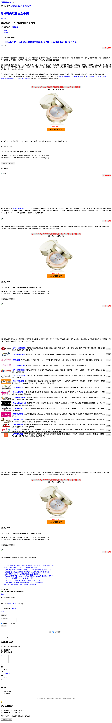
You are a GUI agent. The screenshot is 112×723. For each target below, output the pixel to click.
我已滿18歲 (4, 719)
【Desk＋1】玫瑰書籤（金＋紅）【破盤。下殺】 (19, 578)
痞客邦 (10, 604)
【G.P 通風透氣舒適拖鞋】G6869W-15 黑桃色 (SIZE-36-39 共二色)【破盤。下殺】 (29, 565)
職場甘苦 (15, 27)
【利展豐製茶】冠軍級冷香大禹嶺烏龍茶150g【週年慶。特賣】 (23, 582)
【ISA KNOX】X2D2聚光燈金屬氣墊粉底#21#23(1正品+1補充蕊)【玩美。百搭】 (41, 42)
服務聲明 (72, 698)
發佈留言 (3, 625)
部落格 (6, 32)
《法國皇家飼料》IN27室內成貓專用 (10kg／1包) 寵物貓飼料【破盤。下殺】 (27, 570)
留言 (14, 604)
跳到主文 (3, 18)
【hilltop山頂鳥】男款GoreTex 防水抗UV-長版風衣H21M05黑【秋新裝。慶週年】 (29, 576)
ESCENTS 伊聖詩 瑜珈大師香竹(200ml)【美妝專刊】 (20, 584)
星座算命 (14, 608)
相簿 (5, 30)
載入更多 (3, 615)
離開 (10, 719)
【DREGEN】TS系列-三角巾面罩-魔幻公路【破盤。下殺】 (22, 580)
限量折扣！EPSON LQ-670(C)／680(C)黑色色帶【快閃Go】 (22, 567)
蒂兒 (2, 594)
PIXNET (43, 698)
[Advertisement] (56, 192)
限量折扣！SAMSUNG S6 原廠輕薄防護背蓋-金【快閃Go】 (22, 574)
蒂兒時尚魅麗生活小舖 (15, 13)
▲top (2, 611)
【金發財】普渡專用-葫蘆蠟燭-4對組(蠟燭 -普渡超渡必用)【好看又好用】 (26, 572)
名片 (5, 34)
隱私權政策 (66, 698)
